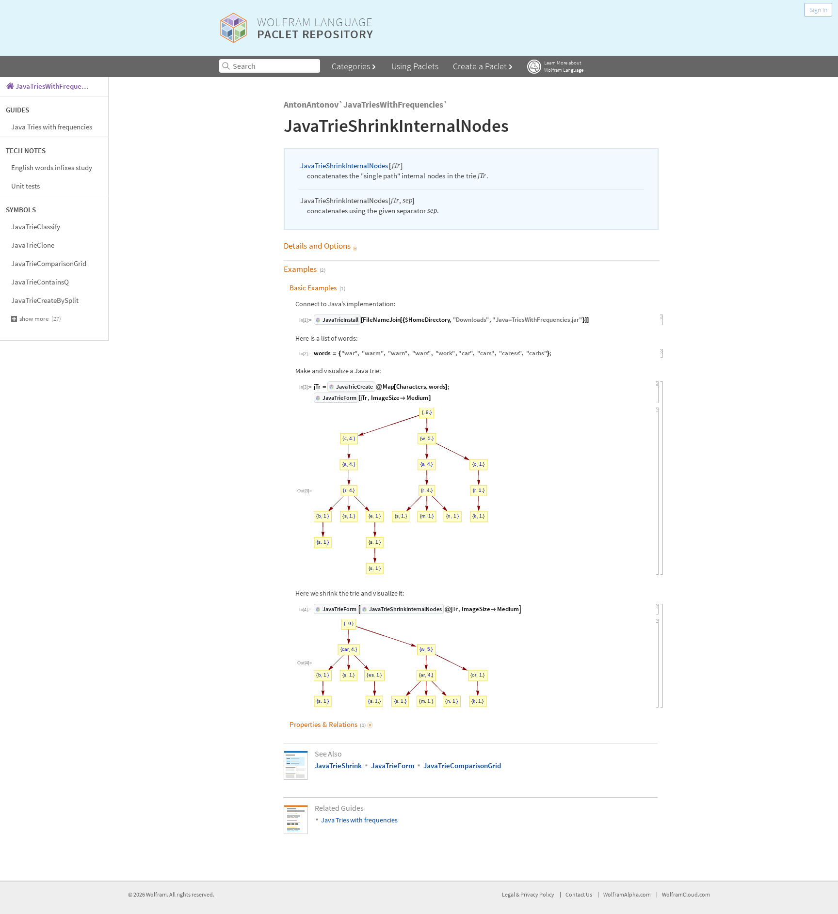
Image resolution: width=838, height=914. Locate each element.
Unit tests (25, 185)
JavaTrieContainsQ (40, 281)
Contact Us (578, 894)
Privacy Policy (537, 894)
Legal (509, 894)
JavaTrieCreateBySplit (45, 300)
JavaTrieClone (32, 245)
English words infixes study (51, 167)
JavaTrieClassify (35, 226)
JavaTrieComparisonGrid (48, 263)
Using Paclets (414, 66)
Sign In (818, 9)
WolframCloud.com (686, 894)
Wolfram (156, 894)
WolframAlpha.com (627, 894)
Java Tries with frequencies (51, 126)
